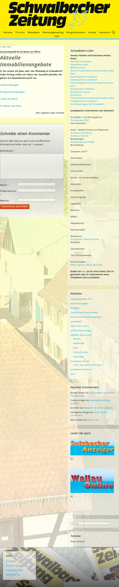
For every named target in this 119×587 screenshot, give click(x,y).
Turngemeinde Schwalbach (83, 101)
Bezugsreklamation (75, 32)
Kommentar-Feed (14, 570)
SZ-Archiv (20, 32)
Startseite (7, 32)
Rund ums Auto (80, 352)
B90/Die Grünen (78, 67)
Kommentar (7, 150)
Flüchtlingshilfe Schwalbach (84, 76)
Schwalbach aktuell (79, 361)
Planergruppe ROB (79, 120)
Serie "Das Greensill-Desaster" (88, 365)
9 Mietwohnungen (9, 85)
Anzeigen (74, 308)
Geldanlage (78, 343)
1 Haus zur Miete (9, 99)
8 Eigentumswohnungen (12, 92)
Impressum (104, 32)
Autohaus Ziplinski (79, 135)
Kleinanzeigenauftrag (53, 32)
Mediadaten (34, 32)
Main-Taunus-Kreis (79, 326)
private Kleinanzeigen (81, 330)
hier (83, 271)
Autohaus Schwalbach (81, 132)
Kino (75, 347)
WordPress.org (13, 574)
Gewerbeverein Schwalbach (83, 79)
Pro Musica (75, 95)
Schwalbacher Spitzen (81, 369)
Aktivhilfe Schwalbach (81, 61)
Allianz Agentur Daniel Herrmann (86, 264)
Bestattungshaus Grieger (82, 141)
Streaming (78, 356)
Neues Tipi (93, 419)
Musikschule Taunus (80, 92)
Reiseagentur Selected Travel (84, 239)
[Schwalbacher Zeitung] (59, 15)
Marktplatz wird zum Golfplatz (98, 407)
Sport (73, 374)
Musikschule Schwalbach (82, 88)
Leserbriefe (75, 321)
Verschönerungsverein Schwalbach (87, 104)
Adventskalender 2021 (81, 299)
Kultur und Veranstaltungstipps (85, 317)
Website (4, 200)
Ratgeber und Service (80, 335)
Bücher (76, 338)
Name (4, 185)
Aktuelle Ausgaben (79, 303)
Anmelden (11, 561)
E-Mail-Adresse (8, 192)
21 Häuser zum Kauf (10, 106)
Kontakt (92, 32)
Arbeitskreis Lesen (79, 64)
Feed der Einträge (14, 565)
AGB (56, 36)
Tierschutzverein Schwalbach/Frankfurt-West (92, 98)
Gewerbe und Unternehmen (84, 312)
